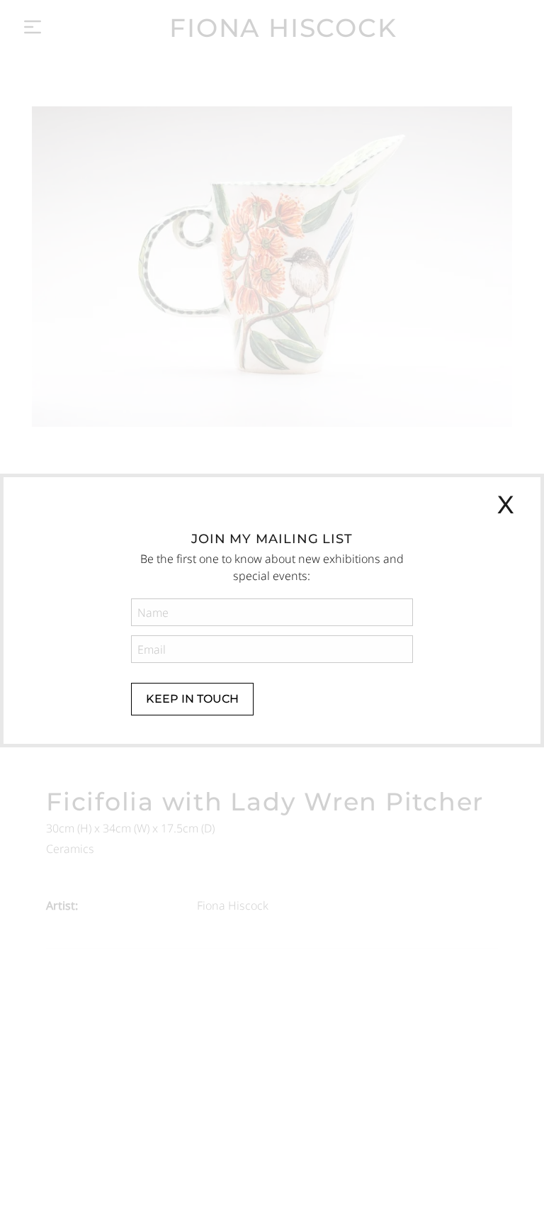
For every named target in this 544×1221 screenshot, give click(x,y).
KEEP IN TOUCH (192, 699)
